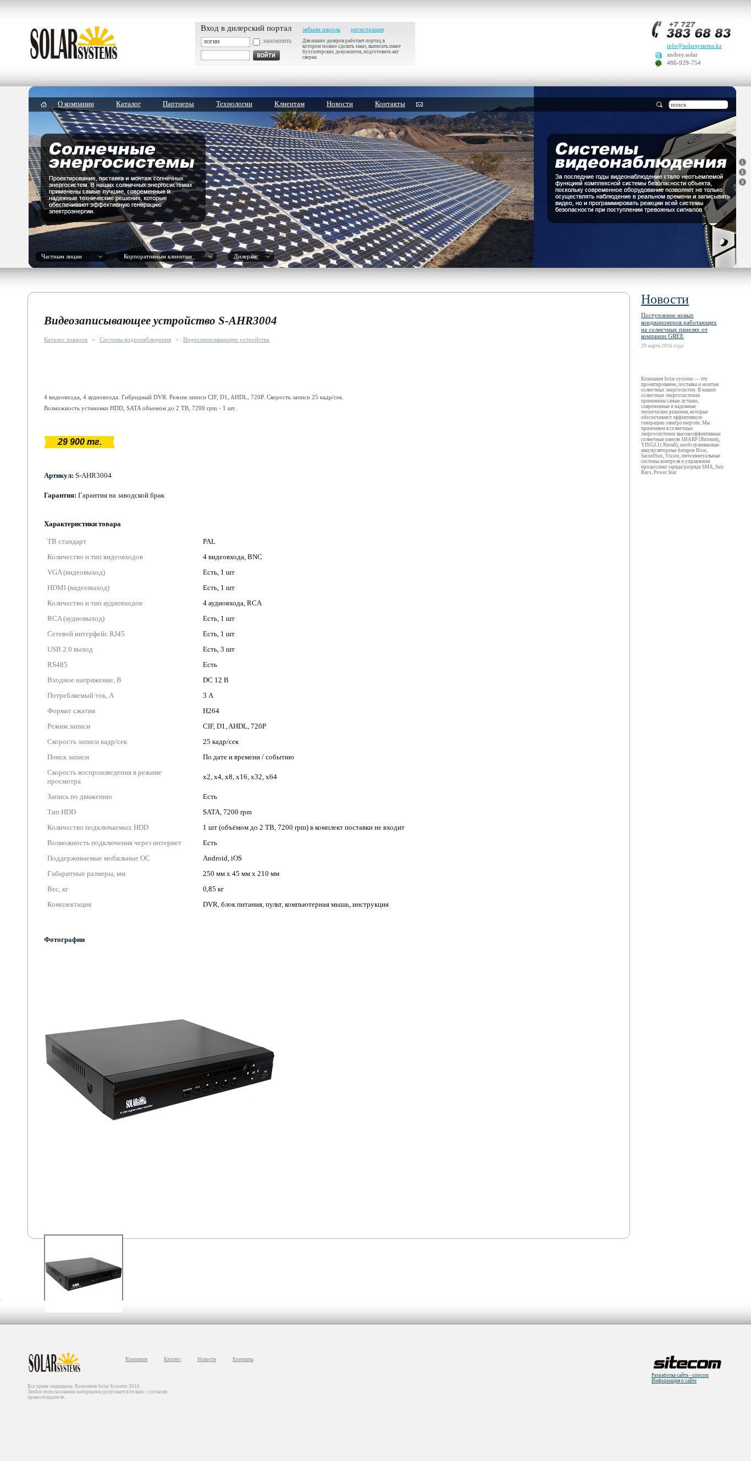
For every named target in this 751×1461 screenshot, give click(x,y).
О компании (76, 104)
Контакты (390, 104)
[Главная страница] (74, 57)
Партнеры (178, 104)
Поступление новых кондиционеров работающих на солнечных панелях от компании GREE (679, 325)
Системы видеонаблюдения (135, 340)
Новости (340, 104)
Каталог (128, 104)
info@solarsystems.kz (694, 46)
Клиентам (289, 104)
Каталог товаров (65, 340)
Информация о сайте (674, 1380)
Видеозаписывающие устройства (226, 340)
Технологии (234, 104)
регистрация (367, 29)
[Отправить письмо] (419, 105)
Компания (136, 1359)
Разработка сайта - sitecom (680, 1375)
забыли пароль (321, 29)
